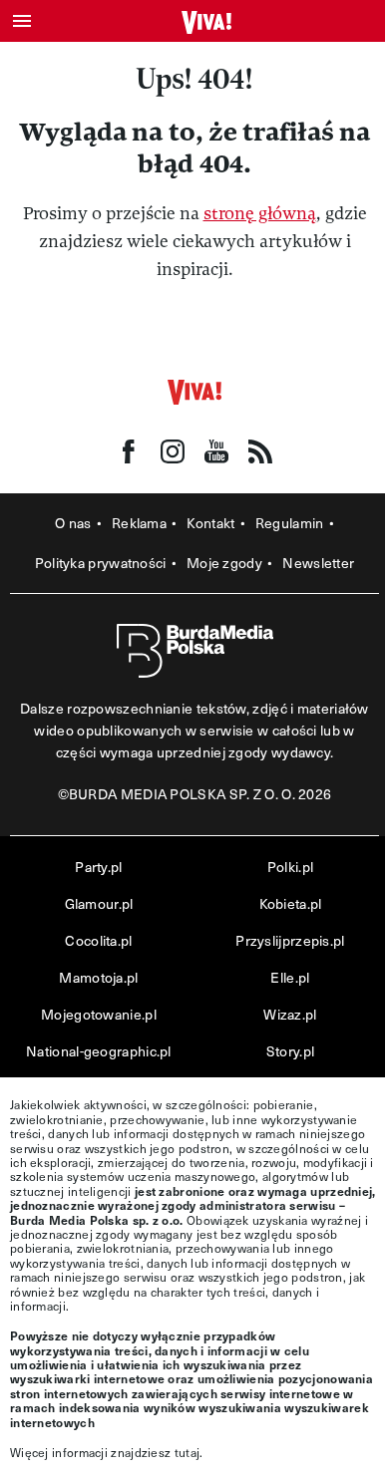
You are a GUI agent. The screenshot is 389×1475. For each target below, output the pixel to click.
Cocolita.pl (98, 940)
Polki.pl (290, 866)
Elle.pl (289, 977)
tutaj (187, 1452)
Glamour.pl (99, 903)
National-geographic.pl (99, 1050)
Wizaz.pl (289, 1014)
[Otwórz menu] (22, 21)
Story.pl (290, 1050)
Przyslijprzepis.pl (289, 940)
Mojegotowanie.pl (99, 1014)
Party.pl (98, 866)
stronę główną (259, 213)
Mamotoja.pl (98, 977)
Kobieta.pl (290, 903)
